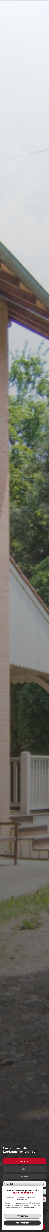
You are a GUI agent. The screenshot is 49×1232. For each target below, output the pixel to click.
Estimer (25, 1176)
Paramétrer (22, 1216)
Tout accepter (22, 1223)
